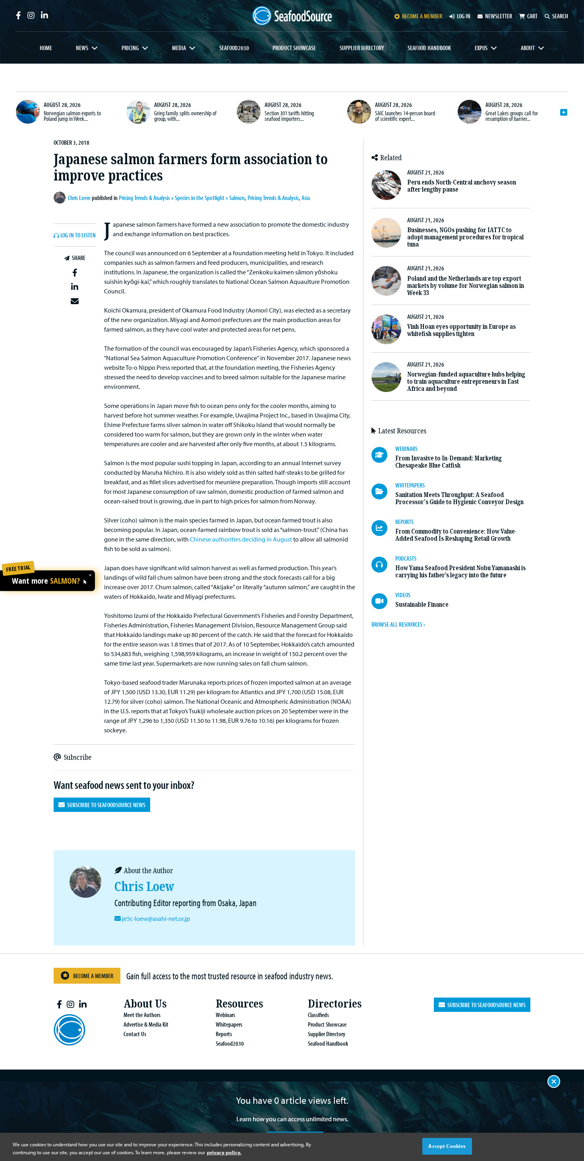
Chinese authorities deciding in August (241, 539)
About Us (145, 1004)
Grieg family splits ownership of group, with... (185, 115)
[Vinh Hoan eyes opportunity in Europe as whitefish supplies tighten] (386, 329)
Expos (481, 48)
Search (560, 16)
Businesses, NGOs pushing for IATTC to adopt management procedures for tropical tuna (465, 237)
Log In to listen (78, 235)
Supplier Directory (362, 48)
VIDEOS (402, 595)
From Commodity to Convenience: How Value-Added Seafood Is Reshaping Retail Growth (456, 535)
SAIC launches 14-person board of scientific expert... (405, 115)
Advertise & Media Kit (146, 1024)
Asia (306, 198)
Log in (463, 16)
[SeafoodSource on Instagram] (31, 15)
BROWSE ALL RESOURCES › (398, 624)
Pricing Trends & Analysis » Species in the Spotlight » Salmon (182, 198)
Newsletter (498, 16)
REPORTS (404, 522)
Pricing (130, 48)
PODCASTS (405, 558)
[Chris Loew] (61, 198)
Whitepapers (229, 1024)
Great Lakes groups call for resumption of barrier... (511, 115)
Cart (532, 16)
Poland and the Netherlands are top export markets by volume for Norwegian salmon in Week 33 (465, 285)
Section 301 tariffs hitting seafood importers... (289, 115)
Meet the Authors (142, 1015)
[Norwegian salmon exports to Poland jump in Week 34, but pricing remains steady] (28, 112)
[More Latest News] (563, 112)
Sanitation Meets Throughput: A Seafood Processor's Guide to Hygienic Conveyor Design (459, 498)
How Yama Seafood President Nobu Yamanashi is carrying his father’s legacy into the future (460, 571)
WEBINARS (406, 448)
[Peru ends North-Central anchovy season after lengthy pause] (386, 185)
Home (46, 48)
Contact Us (135, 1034)
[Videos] (383, 601)
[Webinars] (383, 455)
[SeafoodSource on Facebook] (18, 15)
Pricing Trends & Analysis (273, 198)
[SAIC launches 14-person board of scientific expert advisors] (359, 112)
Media (179, 48)
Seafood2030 (234, 48)
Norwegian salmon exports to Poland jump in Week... (72, 115)
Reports (224, 1034)
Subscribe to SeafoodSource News (105, 805)
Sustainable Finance (422, 604)
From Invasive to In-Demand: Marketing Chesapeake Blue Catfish (448, 462)
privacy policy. (224, 1152)
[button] (75, 273)
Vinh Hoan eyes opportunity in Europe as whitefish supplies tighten (461, 330)
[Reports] (383, 528)
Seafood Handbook (429, 48)
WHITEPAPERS (410, 485)
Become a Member (93, 976)
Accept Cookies (447, 1146)
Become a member (422, 16)
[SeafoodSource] (292, 15)
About (528, 48)
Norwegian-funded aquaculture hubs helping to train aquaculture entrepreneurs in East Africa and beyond (466, 381)
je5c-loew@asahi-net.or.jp (156, 918)
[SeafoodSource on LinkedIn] (44, 15)
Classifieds (318, 1015)
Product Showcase (294, 48)
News (82, 48)
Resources (239, 1004)
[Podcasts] (383, 565)
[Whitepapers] (383, 491)
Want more (46, 581)
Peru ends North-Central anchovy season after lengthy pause (461, 186)
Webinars (225, 1015)
